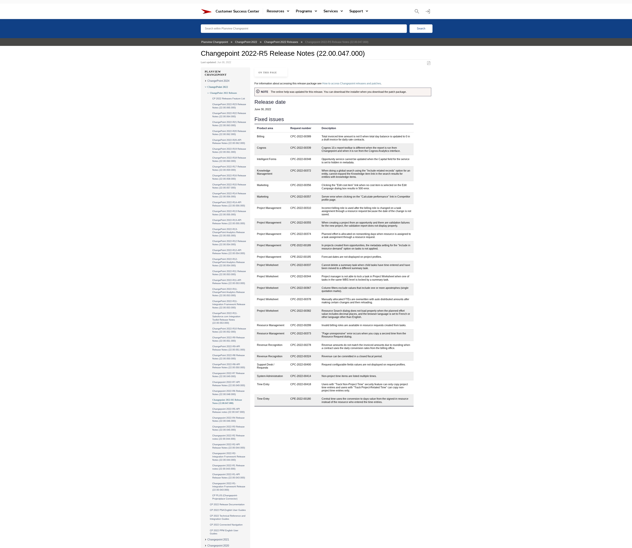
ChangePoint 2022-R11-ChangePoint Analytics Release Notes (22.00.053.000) (228, 292)
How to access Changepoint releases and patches (351, 83)
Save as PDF (428, 63)
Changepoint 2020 (218, 545)
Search (421, 28)
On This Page (267, 72)
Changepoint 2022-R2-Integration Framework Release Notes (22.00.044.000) (228, 456)
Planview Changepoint (215, 42)
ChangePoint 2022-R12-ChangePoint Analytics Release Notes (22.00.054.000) (228, 262)
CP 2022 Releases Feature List (228, 98)
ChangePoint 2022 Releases (281, 42)
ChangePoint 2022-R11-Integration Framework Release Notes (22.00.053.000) (228, 304)
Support (356, 11)
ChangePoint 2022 (246, 42)
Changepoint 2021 (218, 539)
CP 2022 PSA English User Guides (228, 510)
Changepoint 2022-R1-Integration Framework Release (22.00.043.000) (228, 486)
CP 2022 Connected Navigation (226, 524)
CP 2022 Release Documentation (227, 504)
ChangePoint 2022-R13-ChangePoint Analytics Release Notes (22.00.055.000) (228, 232)
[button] (416, 11)
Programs (304, 11)
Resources (275, 11)
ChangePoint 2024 (218, 80)
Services (331, 11)
